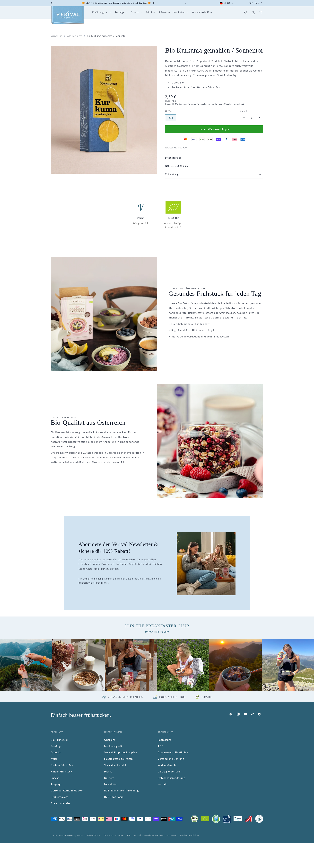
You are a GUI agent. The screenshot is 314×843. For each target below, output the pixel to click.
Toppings (56, 784)
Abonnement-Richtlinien (173, 752)
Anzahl (243, 111)
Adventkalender (60, 803)
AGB (160, 746)
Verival (62, 835)
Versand (137, 835)
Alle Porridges (74, 36)
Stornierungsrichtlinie (189, 835)
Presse (108, 771)
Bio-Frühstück (59, 739)
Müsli (54, 758)
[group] (26, 665)
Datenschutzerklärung (171, 777)
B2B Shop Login (113, 796)
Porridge (56, 746)
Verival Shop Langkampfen (120, 752)
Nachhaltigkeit (113, 746)
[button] (101, 12)
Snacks (55, 777)
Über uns (109, 739)
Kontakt (162, 784)
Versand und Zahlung (171, 758)
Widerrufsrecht (167, 765)
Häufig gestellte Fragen (118, 758)
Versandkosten (204, 104)
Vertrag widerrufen (169, 771)
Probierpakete (59, 796)
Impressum (164, 739)
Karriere (109, 777)
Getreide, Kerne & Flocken (67, 790)
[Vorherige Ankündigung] (51, 3)
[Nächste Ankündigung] (184, 3)
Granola (56, 752)
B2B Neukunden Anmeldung (121, 790)
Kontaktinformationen (154, 835)
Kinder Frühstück (61, 771)
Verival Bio (56, 36)
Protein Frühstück (62, 765)
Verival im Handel (115, 765)
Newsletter (111, 784)
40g (171, 117)
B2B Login (254, 3)
